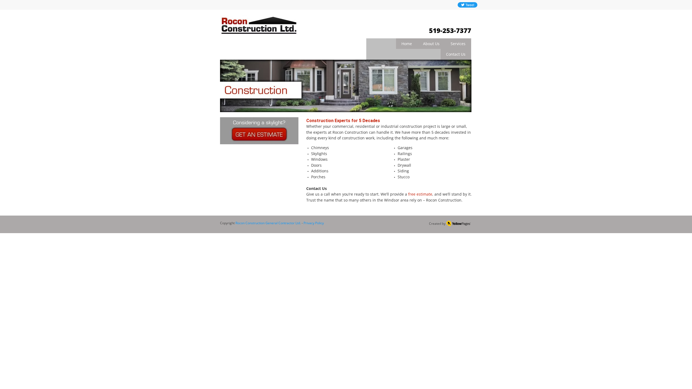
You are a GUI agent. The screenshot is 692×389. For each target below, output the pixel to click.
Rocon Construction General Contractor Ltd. (268, 223)
